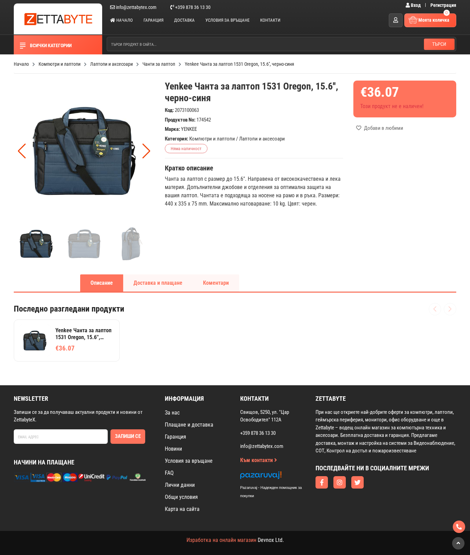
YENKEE (189, 129)
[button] (146, 151)
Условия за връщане (227, 20)
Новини (173, 449)
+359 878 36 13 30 (192, 7)
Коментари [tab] (216, 283)
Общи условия (181, 497)
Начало (124, 20)
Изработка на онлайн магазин (221, 540)
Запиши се (128, 436)
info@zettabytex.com (136, 7)
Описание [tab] (101, 283)
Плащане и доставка (189, 424)
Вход (416, 5)
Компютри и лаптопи (212, 139)
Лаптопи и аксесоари (262, 139)
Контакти (270, 20)
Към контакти (257, 460)
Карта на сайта (182, 509)
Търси (439, 44)
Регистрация (443, 5)
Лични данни (180, 485)
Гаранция (153, 20)
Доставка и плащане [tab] (157, 283)
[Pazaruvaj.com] (278, 477)
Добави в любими (383, 128)
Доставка (184, 20)
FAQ (169, 473)
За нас (172, 412)
